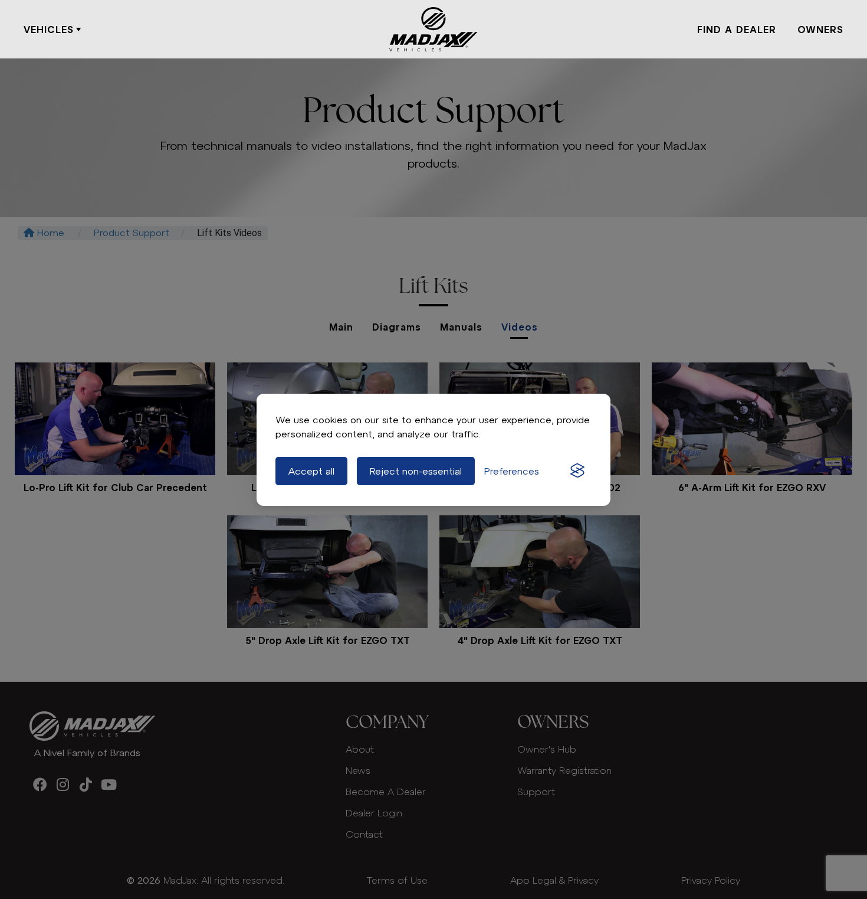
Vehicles (49, 29)
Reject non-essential (416, 471)
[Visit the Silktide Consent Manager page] (577, 471)
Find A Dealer (736, 29)
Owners (820, 29)
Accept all (311, 471)
